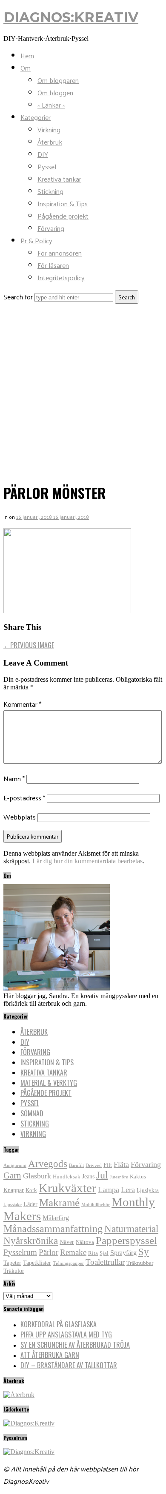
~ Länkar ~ (51, 105)
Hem (27, 55)
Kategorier (35, 117)
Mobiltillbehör (95, 1204)
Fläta (121, 1164)
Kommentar (22, 704)
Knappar (13, 1190)
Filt (107, 1164)
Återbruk (49, 142)
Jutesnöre (119, 1177)
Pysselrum (20, 1252)
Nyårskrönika (30, 1240)
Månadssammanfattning (53, 1228)
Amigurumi (14, 1165)
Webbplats (19, 817)
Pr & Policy (36, 240)
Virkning (48, 129)
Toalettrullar (105, 1262)
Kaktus (138, 1177)
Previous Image (28, 645)
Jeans (88, 1176)
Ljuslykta (148, 1190)
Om (25, 68)
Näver (67, 1241)
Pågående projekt (63, 216)
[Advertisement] (83, 391)
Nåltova (85, 1242)
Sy (143, 1251)
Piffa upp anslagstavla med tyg (66, 1334)
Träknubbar (139, 1263)
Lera (128, 1189)
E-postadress (24, 797)
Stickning (50, 191)
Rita (93, 1253)
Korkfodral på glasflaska (58, 1324)
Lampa (108, 1189)
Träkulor (13, 1270)
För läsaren (53, 265)
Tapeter (12, 1262)
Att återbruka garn (49, 1355)
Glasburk (37, 1176)
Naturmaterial (131, 1228)
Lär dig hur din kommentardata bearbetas (87, 861)
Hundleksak (66, 1177)
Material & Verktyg (48, 1083)
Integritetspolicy (61, 277)
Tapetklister (37, 1262)
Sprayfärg (123, 1252)
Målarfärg (56, 1217)
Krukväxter (67, 1188)
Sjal (104, 1253)
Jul (102, 1175)
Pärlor (48, 1252)
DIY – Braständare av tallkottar (68, 1365)
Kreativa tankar (59, 179)
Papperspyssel (126, 1240)
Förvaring (50, 228)
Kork (31, 1190)
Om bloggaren (58, 80)
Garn (12, 1175)
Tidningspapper (68, 1263)
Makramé (59, 1202)
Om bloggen (55, 92)
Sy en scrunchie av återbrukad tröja (75, 1345)
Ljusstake (12, 1204)
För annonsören (59, 253)
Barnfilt (76, 1165)
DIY (42, 154)
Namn (14, 778)
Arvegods (47, 1163)
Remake (73, 1252)
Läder (30, 1204)
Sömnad (31, 1113)
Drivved (94, 1165)
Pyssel (46, 166)
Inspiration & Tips (62, 203)
